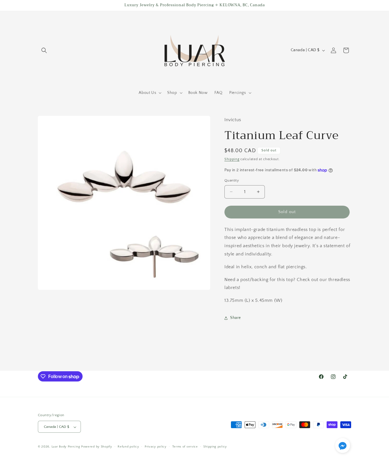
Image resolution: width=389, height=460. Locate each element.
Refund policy (128, 446)
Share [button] (235, 317)
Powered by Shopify (96, 447)
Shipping (231, 159)
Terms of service (185, 446)
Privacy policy (156, 446)
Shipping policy (215, 446)
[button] (44, 50)
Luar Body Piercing (66, 447)
